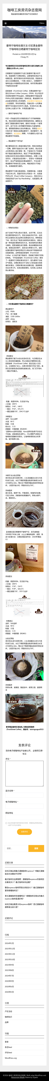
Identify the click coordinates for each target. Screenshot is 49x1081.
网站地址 (9, 813)
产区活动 (8, 1011)
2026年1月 (9, 943)
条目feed (8, 1047)
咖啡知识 (8, 1017)
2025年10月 (10, 960)
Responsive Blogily (18, 1077)
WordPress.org (11, 1058)
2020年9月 (9, 981)
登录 (6, 1042)
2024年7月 (9, 976)
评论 (8, 759)
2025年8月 (9, 970)
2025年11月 (10, 954)
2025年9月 (9, 965)
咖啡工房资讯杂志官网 (24, 10)
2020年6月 (9, 987)
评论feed (8, 1053)
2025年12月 (10, 949)
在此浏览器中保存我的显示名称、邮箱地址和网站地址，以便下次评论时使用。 (26, 824)
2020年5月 (9, 992)
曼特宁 (39, 128)
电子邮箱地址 (11, 802)
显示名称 (9, 791)
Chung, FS (24, 57)
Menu (41, 23)
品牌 (6, 1022)
